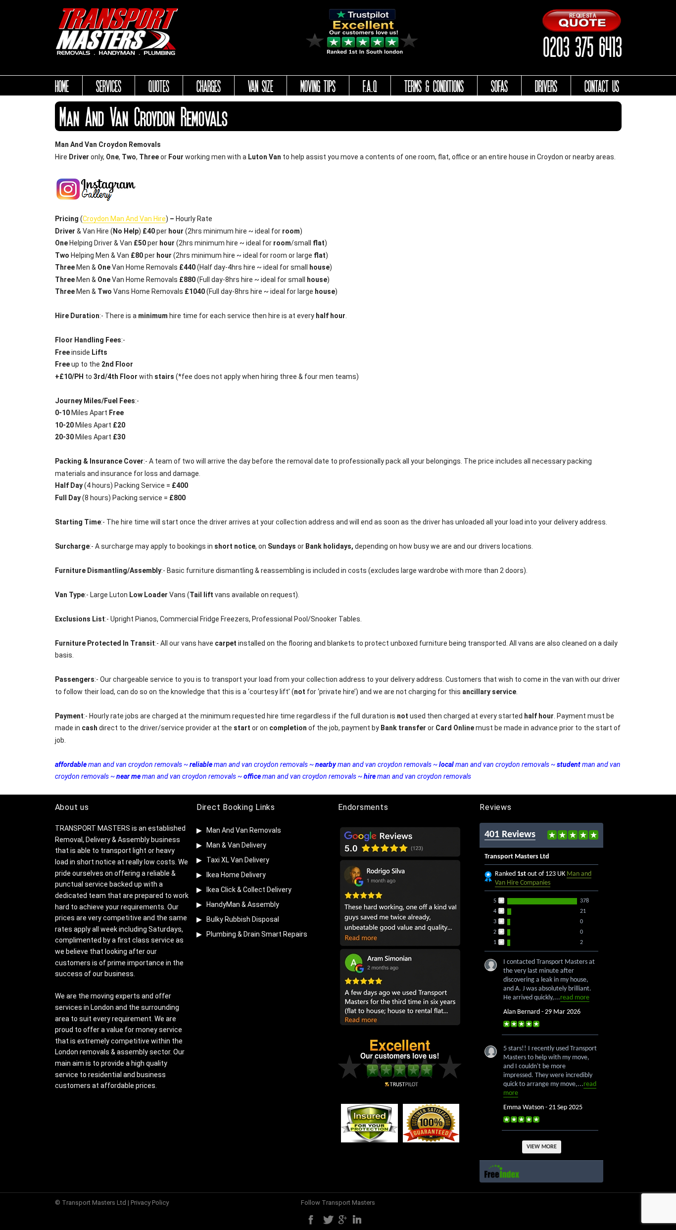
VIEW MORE (542, 1147)
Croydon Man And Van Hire (124, 219)
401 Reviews (509, 835)
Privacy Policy (150, 1202)
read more (574, 997)
